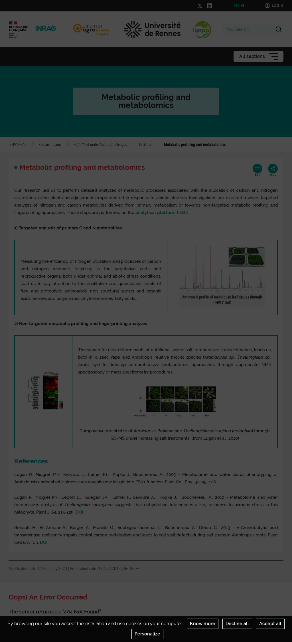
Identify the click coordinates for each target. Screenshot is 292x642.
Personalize (147, 634)
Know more (202, 623)
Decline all (237, 623)
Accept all (270, 623)
